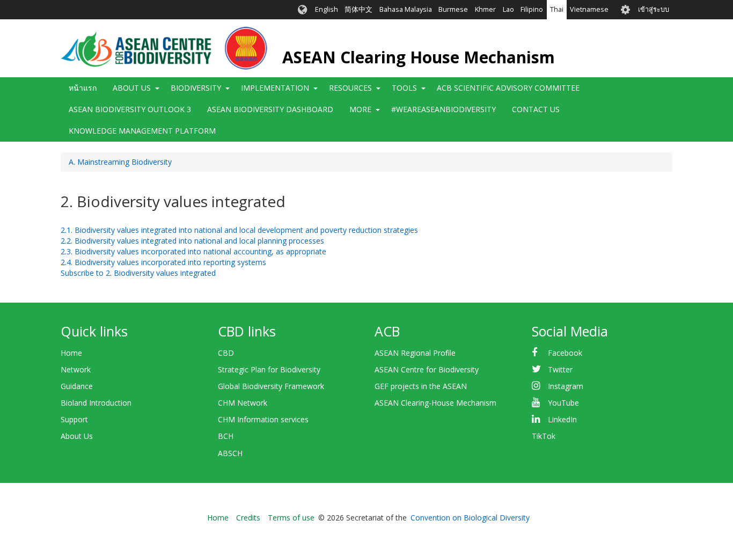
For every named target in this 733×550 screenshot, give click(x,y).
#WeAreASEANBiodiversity (443, 109)
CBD (226, 353)
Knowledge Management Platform (142, 131)
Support (74, 419)
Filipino (532, 9)
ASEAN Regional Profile (415, 353)
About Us (77, 436)
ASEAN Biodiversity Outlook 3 (130, 109)
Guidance (77, 386)
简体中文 (358, 9)
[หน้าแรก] (164, 48)
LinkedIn (562, 419)
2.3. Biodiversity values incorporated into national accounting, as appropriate (193, 251)
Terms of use (291, 517)
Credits (248, 517)
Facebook (565, 353)
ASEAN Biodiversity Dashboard (270, 109)
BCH (225, 436)
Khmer (485, 9)
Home (71, 353)
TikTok (543, 436)
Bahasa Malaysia (405, 9)
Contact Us (536, 109)
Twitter (560, 369)
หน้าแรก (83, 88)
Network (76, 369)
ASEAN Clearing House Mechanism (418, 57)
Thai (556, 9)
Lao (508, 9)
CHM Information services (263, 419)
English (326, 9)
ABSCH (230, 453)
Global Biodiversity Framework (271, 386)
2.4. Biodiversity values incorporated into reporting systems (163, 262)
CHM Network (242, 403)
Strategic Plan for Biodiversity (269, 369)
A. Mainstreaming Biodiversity (120, 162)
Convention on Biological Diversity (470, 517)
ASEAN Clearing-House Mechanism (435, 403)
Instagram (565, 386)
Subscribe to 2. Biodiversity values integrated (138, 273)
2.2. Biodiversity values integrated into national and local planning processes (192, 241)
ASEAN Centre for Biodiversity (427, 369)
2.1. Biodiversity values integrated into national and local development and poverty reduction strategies (239, 230)
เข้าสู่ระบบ (653, 9)
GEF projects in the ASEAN (421, 386)
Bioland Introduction (96, 403)
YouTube (563, 403)
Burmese (453, 9)
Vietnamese (589, 9)
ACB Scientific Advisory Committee (508, 88)
